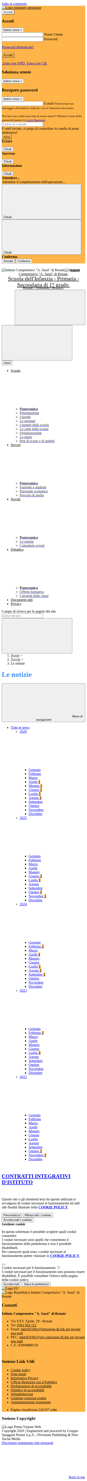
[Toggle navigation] (37, 342)
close (7, 362)
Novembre (36, 810)
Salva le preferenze (36, 1284)
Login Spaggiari (35, 120)
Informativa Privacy (25, 1378)
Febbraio (35, 774)
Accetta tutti (18, 1220)
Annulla (8, 261)
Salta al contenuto (14, 4)
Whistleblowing (22, 1394)
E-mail (48, 103)
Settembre (36, 802)
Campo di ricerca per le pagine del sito (29, 611)
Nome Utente (53, 34)
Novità (15, 659)
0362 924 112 (26, 1325)
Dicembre (35, 814)
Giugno (35, 790)
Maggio (35, 786)
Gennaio (35, 770)
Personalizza (12, 1215)
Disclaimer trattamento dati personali (27, 1443)
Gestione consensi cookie (28, 1398)
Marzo (33, 778)
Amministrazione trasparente (31, 1402)
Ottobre (34, 806)
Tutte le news (20, 727)
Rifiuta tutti (38, 1215)
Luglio (35, 794)
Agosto (35, 798)
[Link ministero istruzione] (21, 8)
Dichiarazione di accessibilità (31, 1386)
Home (15, 655)
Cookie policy (21, 1370)
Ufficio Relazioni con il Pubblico (34, 1382)
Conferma (24, 261)
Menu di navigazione (59, 718)
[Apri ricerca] (50, 307)
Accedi (8, 12)
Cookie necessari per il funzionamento (29, 1268)
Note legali (18, 1374)
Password (51, 39)
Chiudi (8, 149)
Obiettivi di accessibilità (27, 1390)
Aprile (34, 782)
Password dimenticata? (18, 47)
